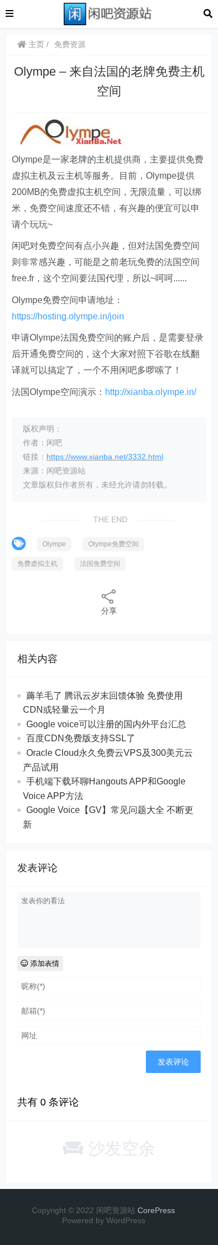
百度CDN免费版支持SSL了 (80, 738)
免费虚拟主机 (37, 564)
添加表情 (43, 963)
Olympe (54, 544)
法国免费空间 (100, 564)
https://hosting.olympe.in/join (68, 316)
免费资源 (70, 44)
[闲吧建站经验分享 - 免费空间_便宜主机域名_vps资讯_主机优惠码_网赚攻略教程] (108, 13)
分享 (109, 610)
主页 (35, 44)
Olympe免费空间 (113, 544)
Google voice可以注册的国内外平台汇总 (106, 724)
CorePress (156, 1210)
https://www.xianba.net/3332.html (104, 456)
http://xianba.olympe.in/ (150, 392)
